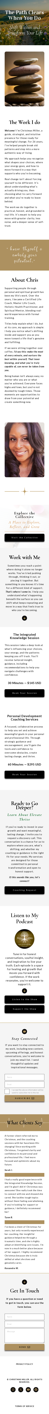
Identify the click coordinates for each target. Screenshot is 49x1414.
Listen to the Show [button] (24, 999)
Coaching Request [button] (25, 890)
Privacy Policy (24, 1364)
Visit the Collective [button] (25, 538)
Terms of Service (24, 1406)
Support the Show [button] (24, 1009)
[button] (24, 618)
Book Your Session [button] (24, 693)
